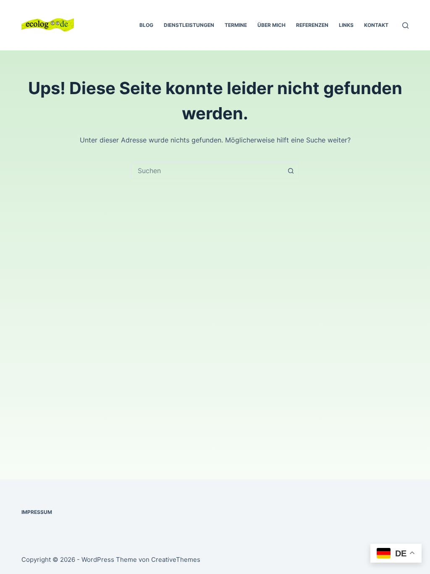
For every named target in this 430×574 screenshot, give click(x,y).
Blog (146, 25)
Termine (236, 25)
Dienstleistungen (189, 25)
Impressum (36, 512)
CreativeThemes (175, 559)
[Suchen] (405, 25)
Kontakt (376, 25)
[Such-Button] (291, 171)
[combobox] (207, 170)
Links (346, 25)
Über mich (271, 25)
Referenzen (312, 25)
